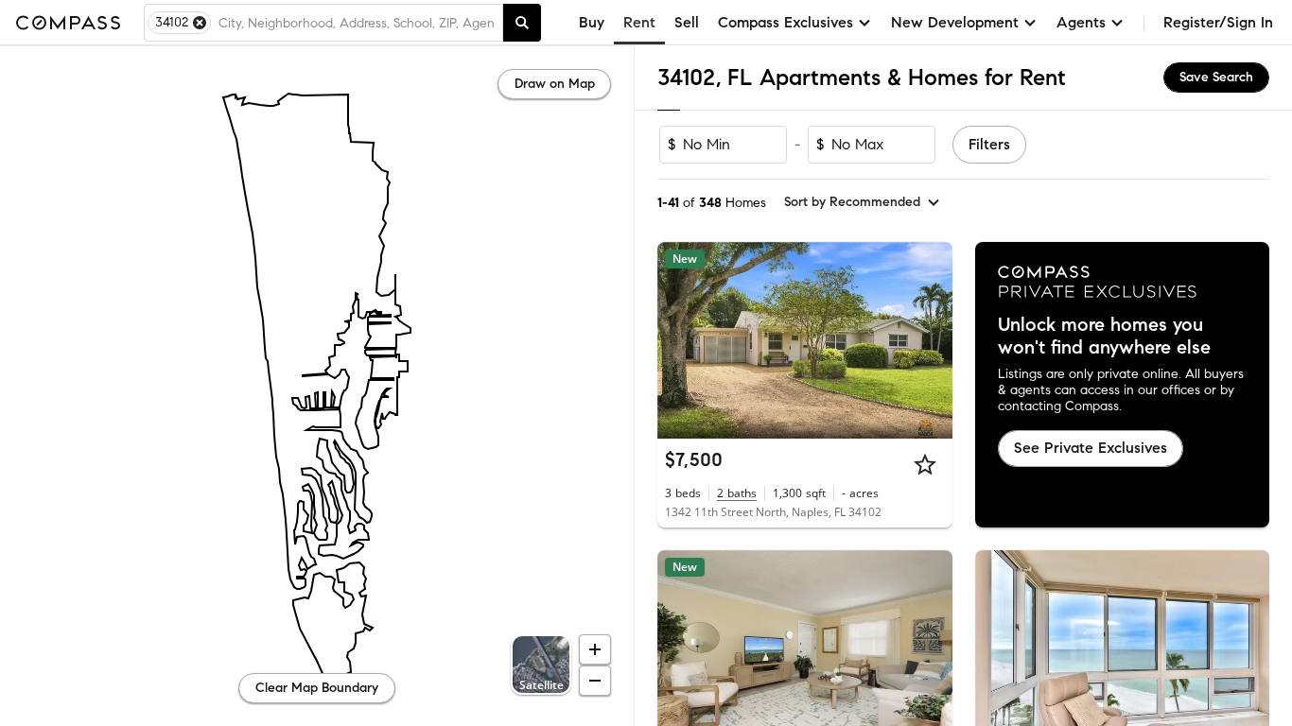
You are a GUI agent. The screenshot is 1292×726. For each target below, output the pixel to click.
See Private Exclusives (1090, 448)
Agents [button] (1081, 22)
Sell (686, 22)
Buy (591, 22)
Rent (639, 22)
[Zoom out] (595, 681)
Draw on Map (555, 84)
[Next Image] (930, 340)
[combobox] (356, 23)
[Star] (925, 464)
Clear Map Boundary (316, 688)
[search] (522, 23)
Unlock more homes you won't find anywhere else (1104, 336)
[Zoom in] (595, 649)
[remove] (199, 22)
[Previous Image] (680, 340)
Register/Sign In (1218, 22)
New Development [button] (955, 22)
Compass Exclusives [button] (785, 22)
